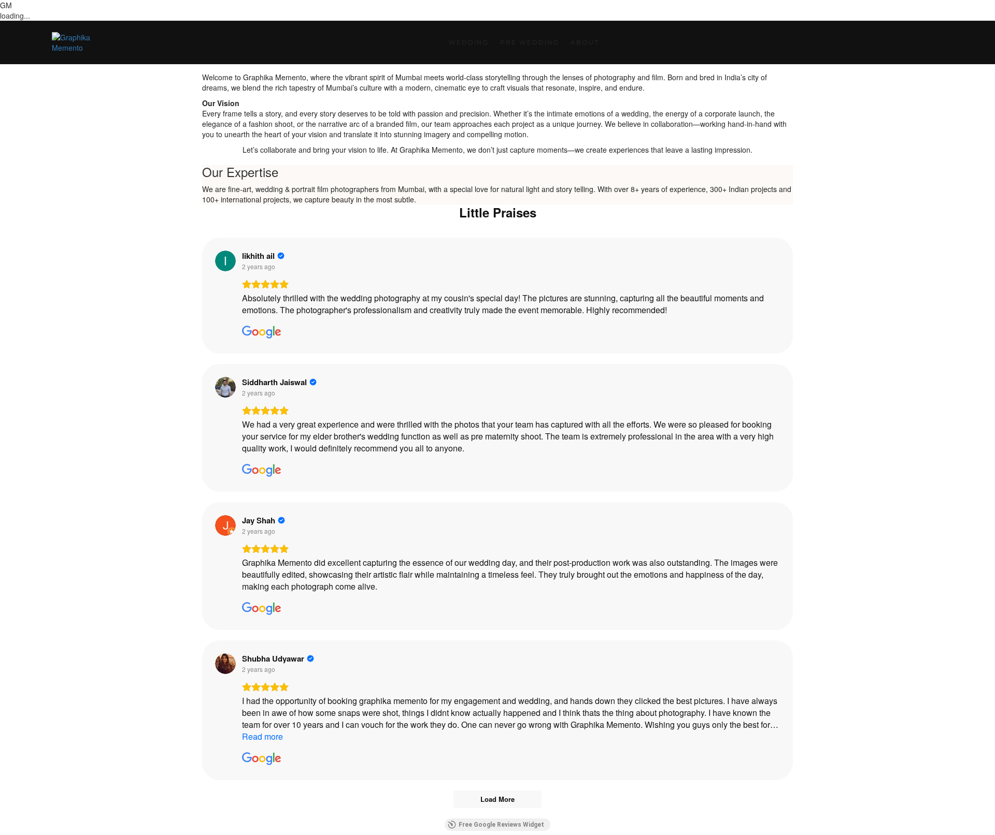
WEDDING (469, 42)
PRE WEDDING (529, 42)
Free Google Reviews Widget (501, 824)
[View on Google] (225, 261)
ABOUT (585, 42)
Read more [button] (262, 736)
